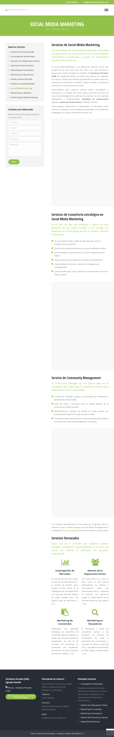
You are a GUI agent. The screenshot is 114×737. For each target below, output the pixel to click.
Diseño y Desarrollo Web (21, 79)
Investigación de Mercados (23, 56)
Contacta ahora (70, 530)
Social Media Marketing (21, 88)
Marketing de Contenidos (22, 70)
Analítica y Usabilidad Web (23, 84)
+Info (84, 653)
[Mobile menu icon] (106, 10)
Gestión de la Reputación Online (25, 61)
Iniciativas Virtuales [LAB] (22, 52)
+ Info (84, 603)
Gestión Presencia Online (22, 65)
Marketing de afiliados (21, 93)
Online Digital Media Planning (24, 97)
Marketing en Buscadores (22, 74)
